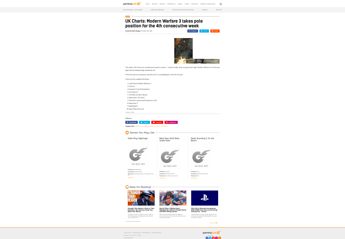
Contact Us (127, 235)
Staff (139, 235)
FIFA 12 (158, 126)
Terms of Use (127, 232)
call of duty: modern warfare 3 (145, 126)
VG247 (132, 112)
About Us (134, 235)
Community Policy (156, 232)
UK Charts (164, 126)
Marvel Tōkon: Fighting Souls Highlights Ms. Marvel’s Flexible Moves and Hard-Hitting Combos (172, 210)
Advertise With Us (128, 237)
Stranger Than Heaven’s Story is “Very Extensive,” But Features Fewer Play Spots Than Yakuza (141, 210)
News (127, 16)
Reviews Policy (146, 232)
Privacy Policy (136, 232)
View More (131, 177)
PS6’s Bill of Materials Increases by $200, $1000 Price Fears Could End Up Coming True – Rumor (204, 210)
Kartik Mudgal (136, 31)
